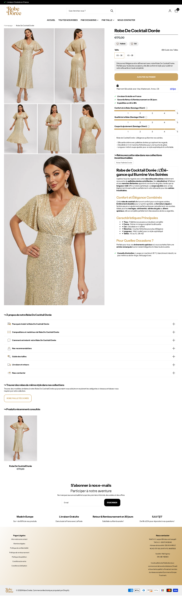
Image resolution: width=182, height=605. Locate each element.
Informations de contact (19, 539)
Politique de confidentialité (19, 548)
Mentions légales (19, 544)
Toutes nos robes (68, 20)
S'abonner (112, 502)
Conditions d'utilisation (19, 566)
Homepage (8, 25)
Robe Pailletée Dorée (124, 163)
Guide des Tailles (171, 50)
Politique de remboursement (19, 553)
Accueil (51, 20)
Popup (146, 108)
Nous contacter (126, 20)
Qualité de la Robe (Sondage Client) (129, 117)
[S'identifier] (170, 11)
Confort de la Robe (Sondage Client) (129, 108)
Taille (146, 50)
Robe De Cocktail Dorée (20, 466)
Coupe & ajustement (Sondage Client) (130, 126)
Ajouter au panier (146, 77)
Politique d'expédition (19, 557)
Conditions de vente (19, 561)
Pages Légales (19, 535)
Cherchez (112, 11)
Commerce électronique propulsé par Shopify (51, 590)
